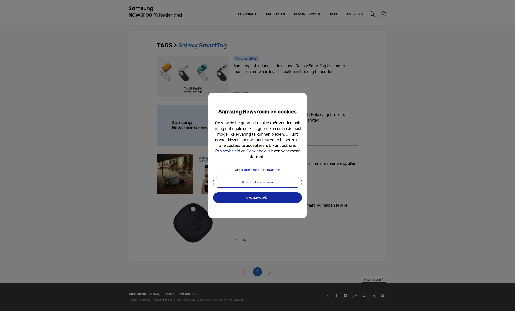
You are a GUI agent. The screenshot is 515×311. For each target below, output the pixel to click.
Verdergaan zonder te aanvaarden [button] (257, 170)
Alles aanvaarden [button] (257, 197)
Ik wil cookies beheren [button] (257, 182)
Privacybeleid (227, 151)
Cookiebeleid (258, 151)
